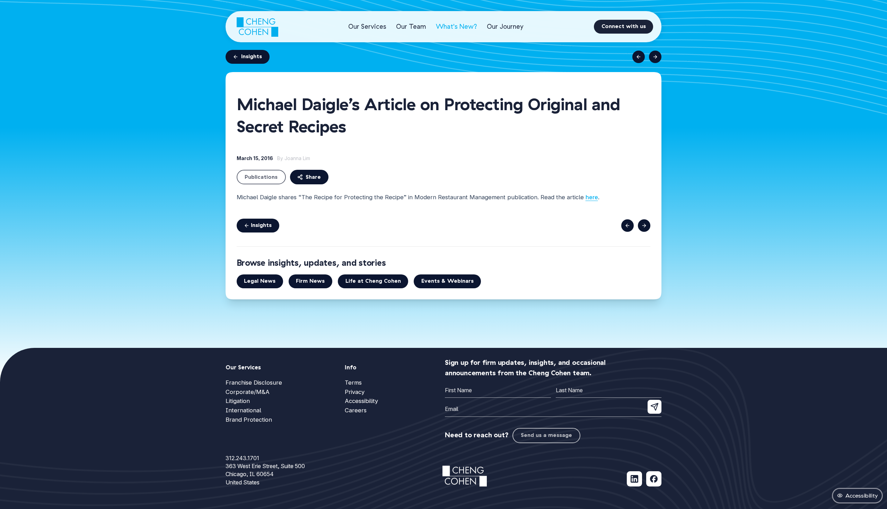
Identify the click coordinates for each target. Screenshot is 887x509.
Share (313, 177)
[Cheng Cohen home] (257, 27)
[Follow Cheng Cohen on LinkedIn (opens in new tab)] (634, 478)
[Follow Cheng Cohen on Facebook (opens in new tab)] (653, 478)
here (592, 197)
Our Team (411, 26)
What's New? (456, 26)
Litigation (238, 400)
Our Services (367, 26)
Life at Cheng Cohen (373, 281)
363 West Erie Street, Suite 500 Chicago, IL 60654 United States (265, 474)
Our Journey (505, 26)
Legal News (259, 281)
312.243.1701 (242, 458)
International (243, 410)
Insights (251, 56)
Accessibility (361, 400)
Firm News (310, 281)
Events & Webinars (447, 281)
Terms (353, 382)
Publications (261, 177)
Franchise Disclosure (254, 382)
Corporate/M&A (248, 391)
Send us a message (546, 435)
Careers (356, 410)
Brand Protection (249, 419)
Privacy (355, 391)
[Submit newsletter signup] (654, 407)
